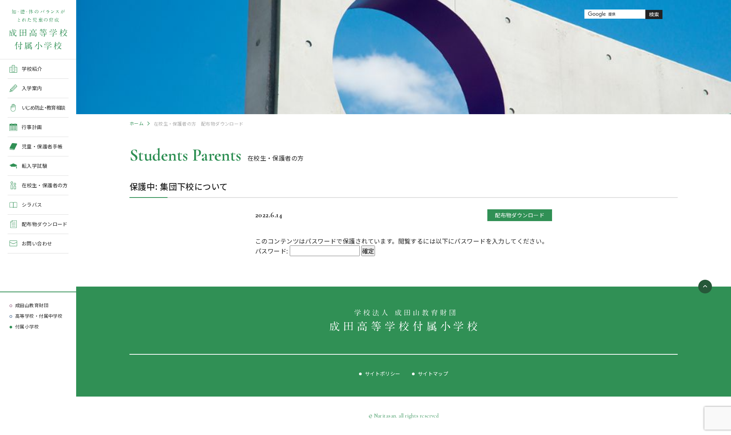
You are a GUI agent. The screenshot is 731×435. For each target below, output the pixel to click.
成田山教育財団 (31, 305)
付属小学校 (27, 326)
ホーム (136, 123)
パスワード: (272, 250)
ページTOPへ (705, 286)
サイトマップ (433, 373)
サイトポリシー (383, 373)
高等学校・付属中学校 (38, 315)
